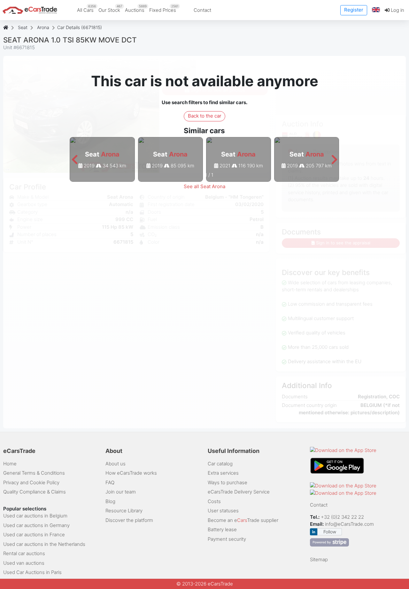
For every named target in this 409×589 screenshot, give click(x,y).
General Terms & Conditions (34, 473)
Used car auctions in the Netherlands (44, 544)
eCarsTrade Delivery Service (239, 492)
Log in (397, 10)
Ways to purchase (227, 482)
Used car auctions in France (34, 535)
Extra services (223, 473)
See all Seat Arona (204, 186)
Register (353, 10)
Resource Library (124, 511)
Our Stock (110, 8)
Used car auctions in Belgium (35, 516)
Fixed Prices (163, 8)
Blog (110, 501)
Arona (43, 27)
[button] (376, 10)
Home (10, 464)
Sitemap (319, 559)
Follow (329, 531)
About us (115, 464)
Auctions (136, 8)
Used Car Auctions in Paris (32, 572)
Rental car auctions (24, 553)
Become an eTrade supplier (243, 520)
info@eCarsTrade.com (349, 524)
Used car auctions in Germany (36, 525)
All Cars (86, 8)
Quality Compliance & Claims (34, 492)
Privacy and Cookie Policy (31, 482)
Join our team (120, 492)
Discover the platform (129, 520)
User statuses (223, 511)
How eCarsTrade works (131, 473)
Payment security (227, 539)
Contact (202, 10)
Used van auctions (23, 563)
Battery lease (222, 529)
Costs (214, 501)
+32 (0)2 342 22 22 (343, 517)
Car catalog (220, 464)
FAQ (109, 482)
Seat (22, 27)
